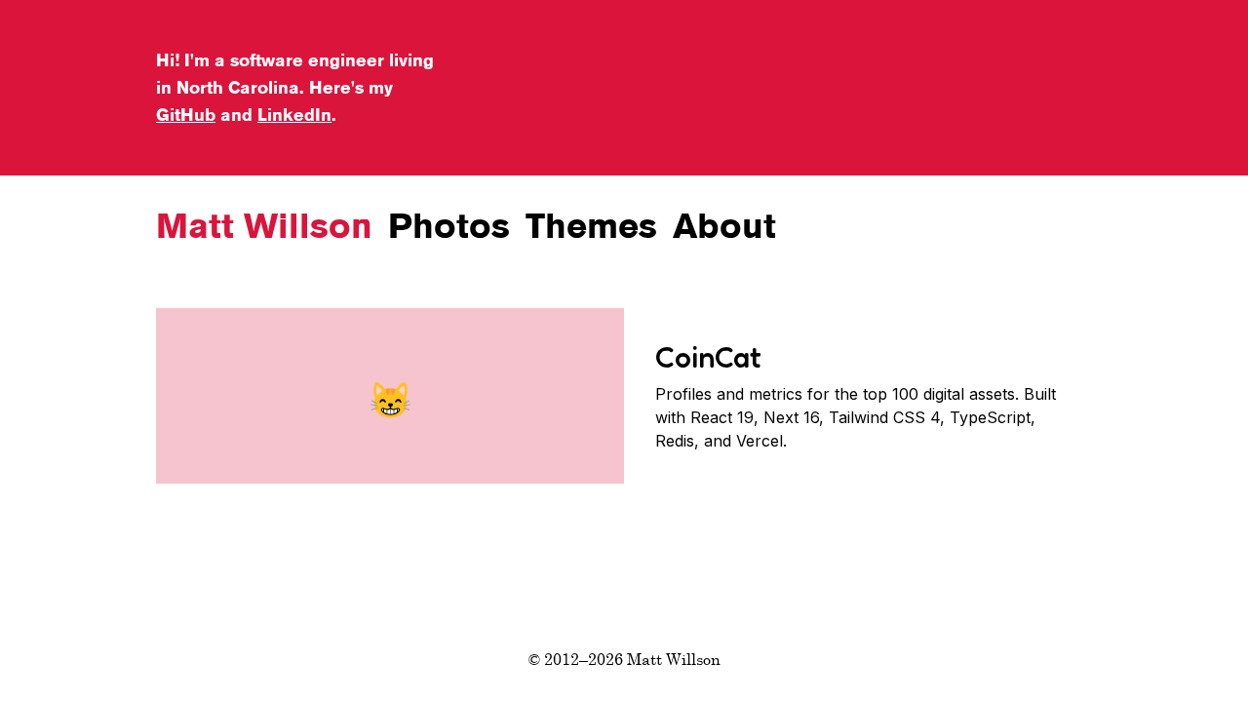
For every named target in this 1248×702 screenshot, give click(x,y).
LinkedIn (294, 115)
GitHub (185, 115)
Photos (449, 226)
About (724, 226)
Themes (591, 226)
